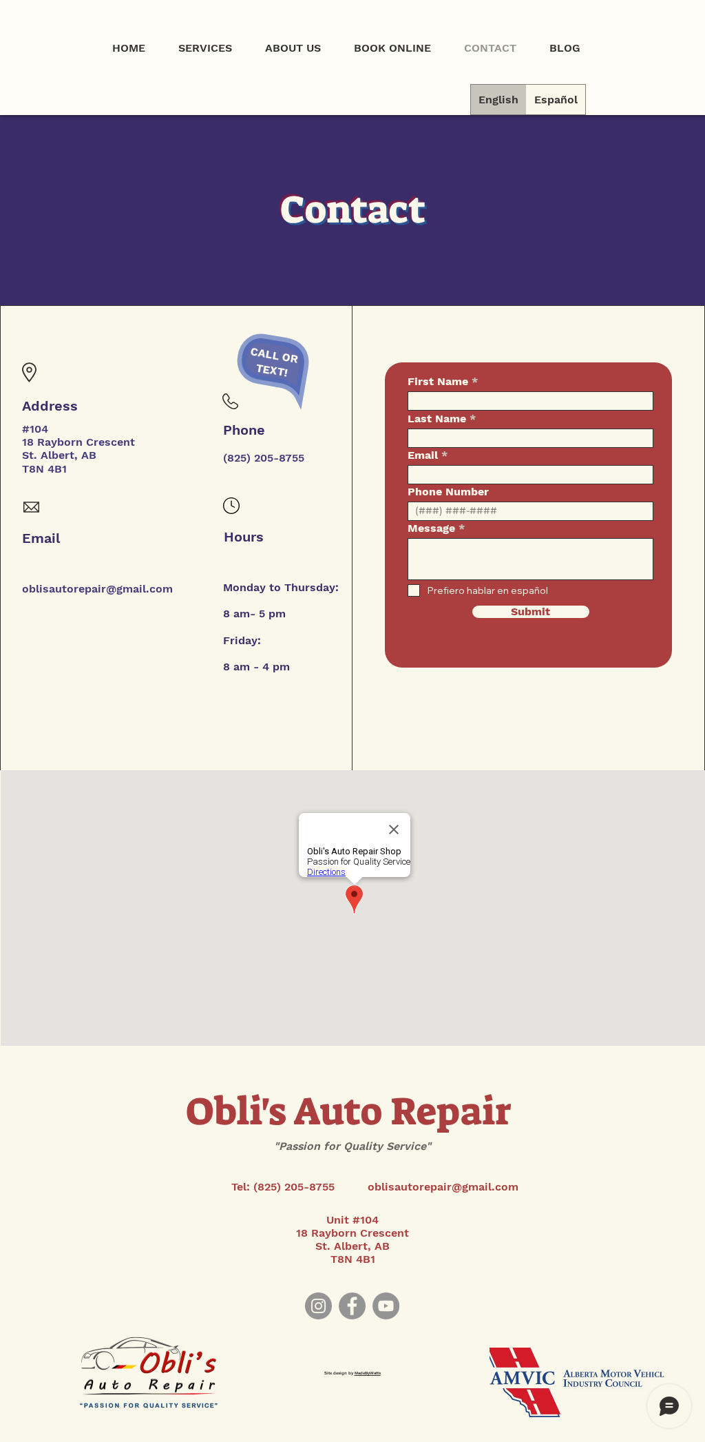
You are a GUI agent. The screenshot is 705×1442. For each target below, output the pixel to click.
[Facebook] (352, 1305)
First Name (438, 381)
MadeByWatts (368, 1373)
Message (431, 528)
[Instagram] (318, 1305)
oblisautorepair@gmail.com (97, 588)
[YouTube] (385, 1305)
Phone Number (448, 491)
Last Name (437, 418)
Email (423, 455)
